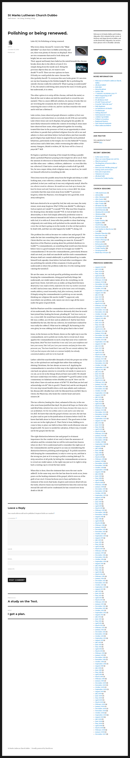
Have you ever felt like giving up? (106, 167)
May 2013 (98, 595)
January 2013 (99, 604)
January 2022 (99, 384)
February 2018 (100, 485)
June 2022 (98, 374)
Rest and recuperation (102, 172)
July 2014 (98, 566)
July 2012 (98, 617)
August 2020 (99, 421)
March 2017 (99, 508)
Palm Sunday (99, 238)
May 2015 (98, 544)
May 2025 (98, 299)
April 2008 (98, 726)
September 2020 (101, 418)
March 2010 (99, 676)
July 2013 (98, 591)
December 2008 (100, 708)
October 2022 (99, 365)
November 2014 (100, 557)
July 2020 (98, 423)
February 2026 (100, 280)
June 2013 (98, 593)
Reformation (99, 244)
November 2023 (100, 337)
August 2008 (99, 717)
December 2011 (100, 632)
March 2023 (99, 354)
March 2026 (99, 278)
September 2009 (101, 689)
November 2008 (100, 711)
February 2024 (100, 331)
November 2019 (100, 440)
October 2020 (99, 416)
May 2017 (98, 504)
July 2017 (98, 499)
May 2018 (98, 478)
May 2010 (98, 672)
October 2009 (99, 687)
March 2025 (99, 303)
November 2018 (100, 465)
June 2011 (98, 644)
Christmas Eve (100, 216)
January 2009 (99, 706)
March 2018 (99, 482)
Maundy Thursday (101, 233)
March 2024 (99, 329)
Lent (96, 231)
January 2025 (99, 308)
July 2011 (98, 642)
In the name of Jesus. (102, 157)
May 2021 (98, 401)
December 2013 (100, 581)
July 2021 (98, 397)
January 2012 (99, 630)
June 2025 (98, 297)
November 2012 (100, 608)
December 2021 (100, 386)
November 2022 (100, 363)
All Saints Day (99, 206)
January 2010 (99, 681)
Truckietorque (100, 110)
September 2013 (100, 587)
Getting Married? (101, 113)
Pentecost (11, 52)
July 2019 (98, 448)
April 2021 (98, 404)
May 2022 (98, 376)
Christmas (98, 214)
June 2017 (98, 502)
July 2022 (98, 372)
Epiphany (98, 223)
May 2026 (98, 273)
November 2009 (100, 685)
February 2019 (100, 459)
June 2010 (98, 670)
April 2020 (98, 429)
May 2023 (98, 350)
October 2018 (99, 468)
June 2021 (98, 399)
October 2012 (99, 610)
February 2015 (100, 551)
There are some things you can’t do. (107, 159)
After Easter (99, 199)
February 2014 (100, 576)
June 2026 (98, 271)
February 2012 (100, 627)
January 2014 (99, 578)
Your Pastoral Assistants (103, 123)
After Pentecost (100, 201)
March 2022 (99, 380)
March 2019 (99, 457)
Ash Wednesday (100, 210)
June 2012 (98, 619)
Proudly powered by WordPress (42, 748)
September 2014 (100, 561)
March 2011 (99, 651)
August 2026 (99, 267)
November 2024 (100, 312)
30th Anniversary (101, 193)
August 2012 (99, 615)
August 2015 (99, 538)
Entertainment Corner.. (103, 115)
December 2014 (100, 555)
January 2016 (99, 527)
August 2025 (99, 293)
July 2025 (98, 295)
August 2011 (99, 640)
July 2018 (98, 474)
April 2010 (98, 674)
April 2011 (98, 649)
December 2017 (100, 489)
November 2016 (100, 514)
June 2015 (98, 542)
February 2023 (100, 357)
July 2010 (98, 668)
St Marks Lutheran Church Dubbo (32, 15)
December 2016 (100, 512)
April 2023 (98, 352)
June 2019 (98, 450)
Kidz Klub (98, 87)
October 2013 (99, 585)
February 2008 (100, 730)
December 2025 (100, 284)
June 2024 (98, 323)
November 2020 (100, 414)
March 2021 (99, 406)
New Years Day (100, 235)
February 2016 (100, 525)
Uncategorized (100, 250)
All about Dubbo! (100, 85)
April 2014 (98, 572)
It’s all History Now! (101, 100)
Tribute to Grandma (102, 119)
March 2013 (99, 600)
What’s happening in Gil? (103, 96)
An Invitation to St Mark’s (103, 108)
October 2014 (99, 559)
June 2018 (98, 476)
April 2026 (98, 276)
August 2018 (99, 472)
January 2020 (99, 436)
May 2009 (98, 698)
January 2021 (99, 410)
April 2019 (98, 455)
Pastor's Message (101, 240)
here (100, 142)
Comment (12, 518)
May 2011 (98, 647)
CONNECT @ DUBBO (102, 117)
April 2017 (98, 506)
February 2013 (100, 602)
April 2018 (98, 480)
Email (10, 559)
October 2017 (99, 493)
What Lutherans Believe (103, 125)
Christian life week (101, 212)
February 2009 (100, 704)
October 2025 (99, 288)
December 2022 (100, 361)
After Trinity (99, 203)
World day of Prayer (102, 252)
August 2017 (99, 497)
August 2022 (99, 369)
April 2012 (98, 623)
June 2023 (98, 348)
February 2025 (100, 305)
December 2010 (100, 657)
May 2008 (98, 723)
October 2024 (99, 314)
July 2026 (98, 269)
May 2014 (98, 570)
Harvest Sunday (100, 227)
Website (11, 569)
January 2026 (99, 282)
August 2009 (99, 691)
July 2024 (98, 320)
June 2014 (98, 568)
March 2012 (99, 625)
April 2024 (98, 327)
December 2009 (100, 683)
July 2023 (98, 346)
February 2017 (100, 510)
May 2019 (98, 453)
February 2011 (100, 653)
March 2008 (99, 728)
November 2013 (100, 583)
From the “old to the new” (103, 104)
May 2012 (98, 621)
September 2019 (100, 444)
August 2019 (99, 446)
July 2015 (98, 540)
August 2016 (99, 517)
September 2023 (100, 342)
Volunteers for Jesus (102, 174)
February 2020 (100, 433)
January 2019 (99, 461)
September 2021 (100, 393)
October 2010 (99, 662)
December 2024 (100, 310)
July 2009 (98, 694)
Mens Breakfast (100, 89)
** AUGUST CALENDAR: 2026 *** (106, 93)
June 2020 (98, 425)
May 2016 (98, 519)
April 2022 (98, 378)
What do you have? (101, 161)
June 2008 (98, 721)
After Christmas (100, 197)
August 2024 (99, 318)
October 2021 (99, 391)
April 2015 (98, 546)
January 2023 (99, 359)
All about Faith (100, 176)
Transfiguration (100, 246)
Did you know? (100, 98)
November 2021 (100, 389)
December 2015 (100, 529)
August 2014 (99, 563)
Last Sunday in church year (104, 229)
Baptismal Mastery (101, 121)
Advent (97, 195)
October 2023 (99, 340)
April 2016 (98, 521)
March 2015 (99, 549)
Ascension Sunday (101, 208)
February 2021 (100, 408)
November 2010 (100, 659)
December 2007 (100, 734)
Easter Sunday (100, 220)
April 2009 (98, 700)
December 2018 (100, 463)
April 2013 (98, 598)
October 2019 (99, 442)
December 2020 (100, 412)
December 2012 (100, 606)
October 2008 (99, 713)
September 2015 (100, 536)
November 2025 (100, 286)
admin (10, 47)
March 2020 (99, 431)
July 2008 (98, 719)
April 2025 (98, 301)
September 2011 (100, 638)
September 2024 (101, 316)
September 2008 (101, 715)
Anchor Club (99, 91)
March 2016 (99, 523)
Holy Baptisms (100, 106)
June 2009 (98, 696)
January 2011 (99, 655)
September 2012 (100, 613)
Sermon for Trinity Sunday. (104, 178)
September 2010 (100, 664)
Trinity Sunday (100, 248)
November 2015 (100, 531)
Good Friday (99, 225)
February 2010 (100, 679)
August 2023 (99, 344)
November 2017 (100, 491)
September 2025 (100, 291)
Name (10, 549)
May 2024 (98, 325)
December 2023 (100, 335)
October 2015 (99, 534)
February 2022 (100, 382)
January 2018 (99, 487)
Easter (97, 218)
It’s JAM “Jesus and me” (103, 102)
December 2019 (100, 438)
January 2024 (99, 333)
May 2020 (98, 427)
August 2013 (99, 589)
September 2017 (100, 495)
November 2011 (100, 634)
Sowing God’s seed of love (104, 170)
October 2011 (99, 636)
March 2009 (99, 702)
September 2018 (100, 470)
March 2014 (99, 574)
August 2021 (99, 395)
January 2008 (99, 732)
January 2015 (99, 553)
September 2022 (100, 367)
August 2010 (99, 666)
